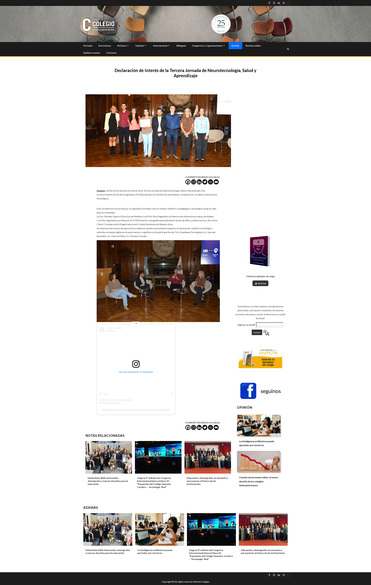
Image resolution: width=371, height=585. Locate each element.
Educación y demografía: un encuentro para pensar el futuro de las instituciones (207, 480)
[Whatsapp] (210, 181)
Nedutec (101, 190)
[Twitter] (204, 181)
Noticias (121, 45)
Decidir (235, 45)
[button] (260, 391)
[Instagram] (193, 181)
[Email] (216, 181)
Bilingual (181, 45)
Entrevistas (105, 45)
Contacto (111, 52)
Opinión (139, 45)
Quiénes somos (91, 52)
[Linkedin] (199, 181)
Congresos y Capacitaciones (207, 45)
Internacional (160, 45)
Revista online (253, 45)
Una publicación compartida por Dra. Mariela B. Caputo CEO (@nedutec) (135, 410)
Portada (87, 45)
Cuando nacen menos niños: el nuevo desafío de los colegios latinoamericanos (258, 481)
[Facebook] (187, 181)
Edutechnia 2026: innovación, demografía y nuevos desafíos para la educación (108, 480)
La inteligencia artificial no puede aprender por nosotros (154, 551)
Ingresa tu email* (247, 324)
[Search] (288, 49)
